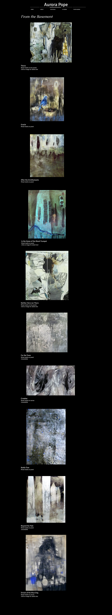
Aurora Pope (56, 4)
